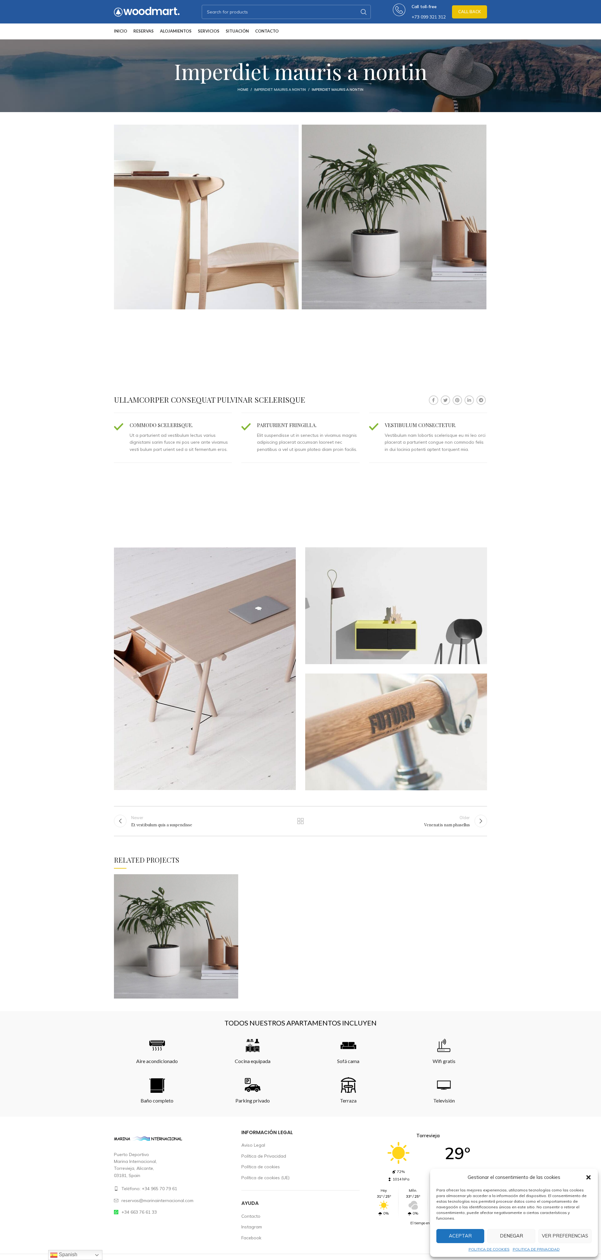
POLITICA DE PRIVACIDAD (536, 1249)
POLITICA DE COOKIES (489, 1249)
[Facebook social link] (433, 400)
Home (243, 89)
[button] (588, 1177)
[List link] (173, 1188)
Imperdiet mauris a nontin (280, 89)
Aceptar (460, 1236)
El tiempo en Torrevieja (427, 1223)
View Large (233, 879)
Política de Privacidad (263, 1156)
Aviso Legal (253, 1145)
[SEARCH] (364, 12)
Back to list (301, 821)
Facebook (251, 1238)
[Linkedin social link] (469, 400)
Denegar (511, 1236)
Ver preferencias (565, 1236)
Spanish (67, 1254)
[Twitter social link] (445, 400)
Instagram (251, 1227)
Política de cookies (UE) (265, 1177)
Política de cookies (260, 1167)
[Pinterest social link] (457, 400)
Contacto (250, 1216)
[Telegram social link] (481, 400)
